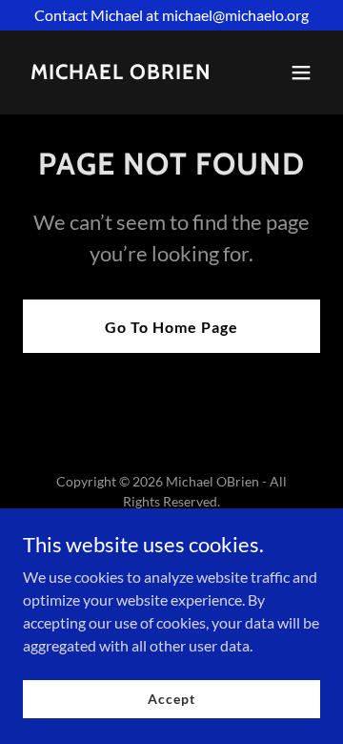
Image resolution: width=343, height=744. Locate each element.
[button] (301, 72)
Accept (171, 699)
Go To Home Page (171, 327)
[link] (121, 73)
